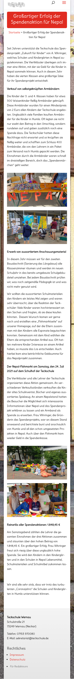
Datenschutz (17, 659)
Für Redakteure (19, 666)
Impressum (17, 654)
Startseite (14, 32)
